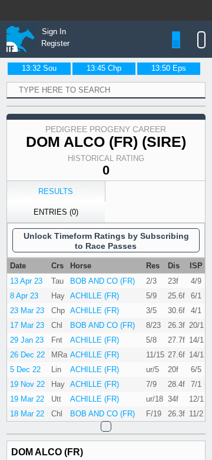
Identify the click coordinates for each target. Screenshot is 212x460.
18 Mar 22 (27, 413)
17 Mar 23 (27, 325)
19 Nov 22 (27, 384)
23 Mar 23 (27, 310)
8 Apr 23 (24, 295)
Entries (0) (56, 212)
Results (55, 191)
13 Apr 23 (26, 281)
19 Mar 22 (27, 399)
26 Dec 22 (27, 354)
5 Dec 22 (25, 369)
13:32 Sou (39, 68)
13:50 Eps (168, 68)
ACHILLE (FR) (94, 295)
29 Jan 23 (27, 340)
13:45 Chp (104, 68)
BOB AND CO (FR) (102, 281)
